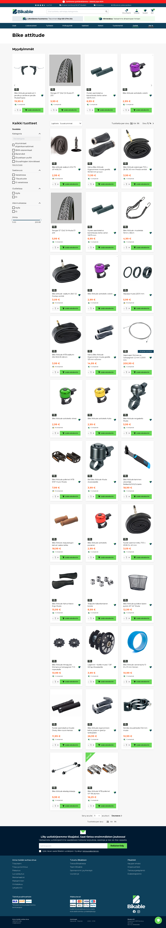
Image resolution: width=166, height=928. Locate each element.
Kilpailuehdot (134, 867)
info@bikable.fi (16, 923)
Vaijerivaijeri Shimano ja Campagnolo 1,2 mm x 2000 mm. (134, 357)
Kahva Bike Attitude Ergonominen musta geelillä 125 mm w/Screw (99, 357)
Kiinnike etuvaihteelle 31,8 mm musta (135, 729)
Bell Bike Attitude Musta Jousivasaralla (97, 481)
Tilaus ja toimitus (20, 867)
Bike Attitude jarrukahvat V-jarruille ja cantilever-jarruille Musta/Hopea (25, 95)
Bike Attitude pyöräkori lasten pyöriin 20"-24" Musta (134, 605)
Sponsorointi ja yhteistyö (81, 870)
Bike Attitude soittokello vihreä (64, 419)
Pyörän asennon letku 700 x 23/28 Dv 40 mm (134, 544)
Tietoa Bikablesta (78, 863)
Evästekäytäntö (134, 874)
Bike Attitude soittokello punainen (97, 544)
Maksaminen (18, 881)
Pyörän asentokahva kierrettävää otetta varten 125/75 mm (97, 95)
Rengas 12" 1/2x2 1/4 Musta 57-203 (62, 94)
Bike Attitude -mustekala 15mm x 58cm (133, 231)
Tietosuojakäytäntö (136, 870)
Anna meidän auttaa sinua (24, 860)
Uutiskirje (74, 874)
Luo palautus (18, 874)
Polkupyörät (67, 26)
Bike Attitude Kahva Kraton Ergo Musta (63, 605)
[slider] (12, 220)
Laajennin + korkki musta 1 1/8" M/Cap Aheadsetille (100, 666)
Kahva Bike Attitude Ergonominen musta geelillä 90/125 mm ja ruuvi (99, 169)
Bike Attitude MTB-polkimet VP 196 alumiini (99, 792)
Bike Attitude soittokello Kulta (99, 419)
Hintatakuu (17, 884)
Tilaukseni (17, 863)
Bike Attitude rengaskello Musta (133, 420)
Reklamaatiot (18, 877)
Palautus (16, 870)
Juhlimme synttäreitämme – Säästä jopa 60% (84, 2)
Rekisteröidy (117, 845)
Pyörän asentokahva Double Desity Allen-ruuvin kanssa (63, 729)
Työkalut (49, 26)
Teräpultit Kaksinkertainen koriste (98, 605)
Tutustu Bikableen (78, 860)
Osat (14, 26)
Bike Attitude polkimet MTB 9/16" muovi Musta (63, 481)
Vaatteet (85, 26)
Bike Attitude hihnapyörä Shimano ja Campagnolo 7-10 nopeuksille (63, 667)
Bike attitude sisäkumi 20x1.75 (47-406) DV (64, 168)
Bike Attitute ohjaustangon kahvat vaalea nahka (63, 544)
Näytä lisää (17, 165)
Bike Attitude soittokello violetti (135, 93)
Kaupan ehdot (134, 863)
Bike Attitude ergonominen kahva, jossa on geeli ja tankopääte (98, 730)
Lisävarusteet (31, 26)
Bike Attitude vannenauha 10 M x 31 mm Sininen (134, 666)
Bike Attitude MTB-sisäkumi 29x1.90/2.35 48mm (63, 356)
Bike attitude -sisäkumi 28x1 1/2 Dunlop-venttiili (64, 295)
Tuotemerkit (118, 26)
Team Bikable (76, 867)
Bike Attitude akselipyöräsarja (63, 791)
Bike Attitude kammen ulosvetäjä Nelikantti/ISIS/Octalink (132, 482)
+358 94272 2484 (17, 921)
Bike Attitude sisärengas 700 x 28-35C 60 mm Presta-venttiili (135, 168)
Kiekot (100, 26)
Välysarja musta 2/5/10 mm (133, 294)
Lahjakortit (17, 888)
